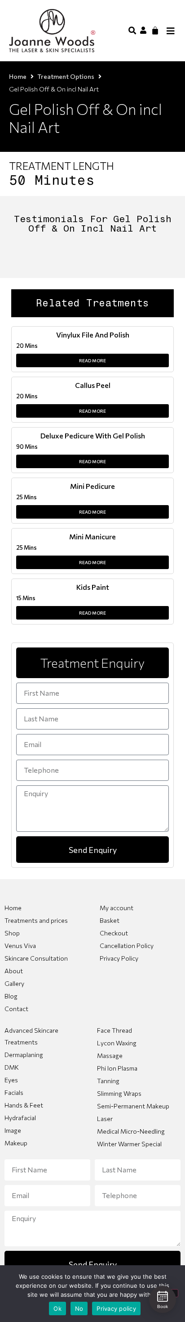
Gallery (14, 983)
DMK (11, 1067)
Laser (105, 1118)
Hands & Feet (23, 1105)
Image (12, 1130)
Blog (11, 996)
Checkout (114, 933)
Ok (57, 1308)
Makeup (15, 1143)
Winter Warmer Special (129, 1144)
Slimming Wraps (119, 1093)
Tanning (108, 1081)
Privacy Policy (119, 958)
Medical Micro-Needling (131, 1131)
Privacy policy (116, 1308)
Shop (12, 933)
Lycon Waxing (117, 1043)
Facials (13, 1092)
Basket (109, 920)
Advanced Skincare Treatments (31, 1036)
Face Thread (114, 1030)
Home (17, 76)
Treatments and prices (36, 920)
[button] (132, 30)
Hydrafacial (20, 1117)
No (79, 1308)
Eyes (11, 1080)
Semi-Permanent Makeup (133, 1106)
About (13, 971)
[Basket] (155, 30)
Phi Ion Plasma (117, 1068)
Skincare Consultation (36, 958)
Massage (110, 1055)
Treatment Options (65, 76)
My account (116, 908)
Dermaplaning (23, 1054)
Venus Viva (20, 945)
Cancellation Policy (127, 945)
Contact (16, 1008)
